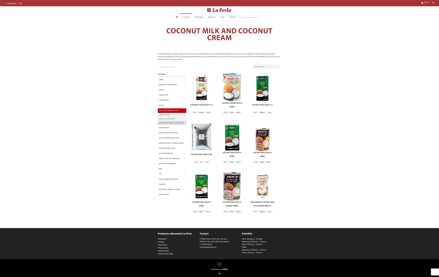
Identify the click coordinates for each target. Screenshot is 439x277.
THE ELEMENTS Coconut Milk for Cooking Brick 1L (262, 204)
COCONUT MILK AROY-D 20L (201, 154)
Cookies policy (163, 251)
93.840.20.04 (11, 4)
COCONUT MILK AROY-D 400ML (262, 154)
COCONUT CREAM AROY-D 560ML (232, 105)
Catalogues (162, 239)
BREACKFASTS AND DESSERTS (168, 85)
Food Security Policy (165, 254)
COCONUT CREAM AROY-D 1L (201, 105)
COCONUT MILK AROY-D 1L (262, 105)
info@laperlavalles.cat (208, 247)
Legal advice (162, 245)
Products (161, 242)
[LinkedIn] (433, 3)
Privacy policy (163, 248)
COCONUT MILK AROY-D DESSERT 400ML (232, 204)
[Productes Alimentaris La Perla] (219, 10)
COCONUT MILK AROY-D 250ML (232, 154)
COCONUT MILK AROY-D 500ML (201, 204)
